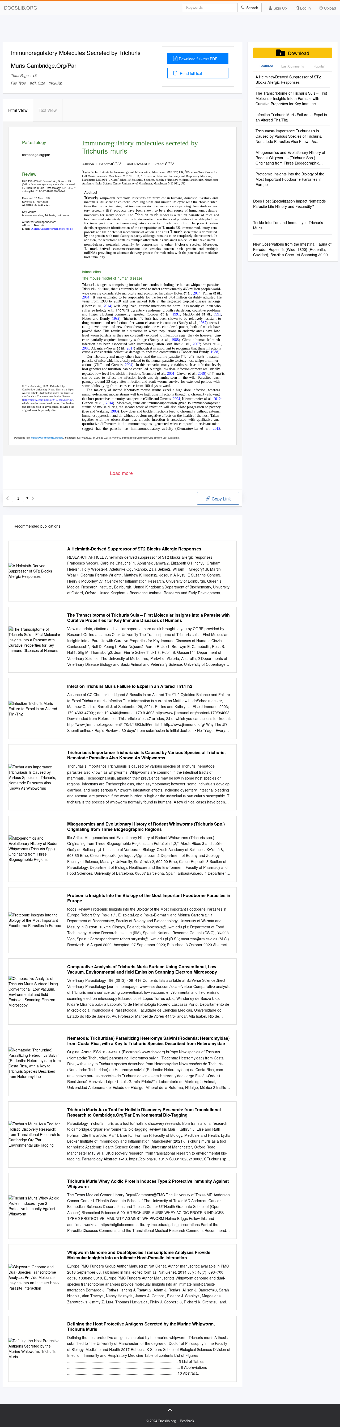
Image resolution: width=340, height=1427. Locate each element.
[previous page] (7, 498)
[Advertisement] (170, 30)
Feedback (187, 1421)
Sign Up (280, 8)
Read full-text (190, 73)
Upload (329, 8)
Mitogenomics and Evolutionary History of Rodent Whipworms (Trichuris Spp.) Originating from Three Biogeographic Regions (146, 826)
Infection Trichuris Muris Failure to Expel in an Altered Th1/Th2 (129, 686)
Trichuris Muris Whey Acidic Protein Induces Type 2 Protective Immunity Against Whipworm (148, 1183)
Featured (266, 66)
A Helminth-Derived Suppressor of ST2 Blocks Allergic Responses (134, 549)
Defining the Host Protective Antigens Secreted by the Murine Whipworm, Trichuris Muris (141, 1326)
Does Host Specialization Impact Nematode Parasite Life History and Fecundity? (289, 203)
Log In (305, 8)
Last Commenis (292, 66)
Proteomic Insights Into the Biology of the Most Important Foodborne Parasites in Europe (148, 898)
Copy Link (221, 499)
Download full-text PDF (198, 58)
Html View (18, 110)
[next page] (33, 498)
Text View (48, 110)
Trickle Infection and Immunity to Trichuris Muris (288, 225)
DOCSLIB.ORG (20, 7)
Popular (319, 66)
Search (251, 8)
